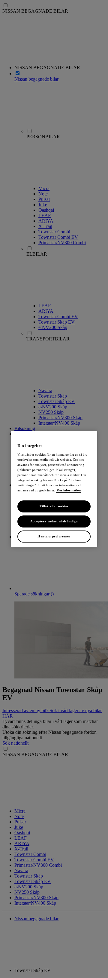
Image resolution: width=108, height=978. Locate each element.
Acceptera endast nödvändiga (54, 521)
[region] (54, 489)
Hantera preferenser (54, 536)
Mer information (68, 490)
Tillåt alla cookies (54, 506)
